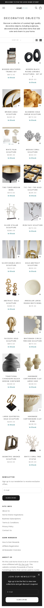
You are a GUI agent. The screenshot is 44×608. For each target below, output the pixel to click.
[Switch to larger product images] (37, 40)
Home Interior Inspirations (12, 515)
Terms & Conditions (10, 522)
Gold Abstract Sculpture (32, 264)
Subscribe (22, 600)
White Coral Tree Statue (32, 458)
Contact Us (7, 530)
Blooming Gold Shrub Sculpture (32, 113)
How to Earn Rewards (10, 542)
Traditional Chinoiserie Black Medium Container (11, 378)
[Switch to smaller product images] (41, 40)
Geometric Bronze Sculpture (11, 458)
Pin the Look (24, 564)
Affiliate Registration (10, 546)
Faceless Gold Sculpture (11, 339)
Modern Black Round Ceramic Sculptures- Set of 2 (32, 72)
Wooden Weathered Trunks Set (11, 70)
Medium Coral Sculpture (32, 151)
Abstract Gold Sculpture (11, 302)
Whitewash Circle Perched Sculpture (32, 339)
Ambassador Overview (11, 550)
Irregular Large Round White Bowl (33, 302)
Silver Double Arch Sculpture (11, 264)
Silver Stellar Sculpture (11, 226)
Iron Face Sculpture (33, 225)
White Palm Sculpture (11, 151)
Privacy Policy (7, 526)
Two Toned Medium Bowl (11, 188)
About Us (6, 511)
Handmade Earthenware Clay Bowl (33, 418)
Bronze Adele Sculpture (11, 113)
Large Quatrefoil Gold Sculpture (11, 417)
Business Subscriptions (11, 519)
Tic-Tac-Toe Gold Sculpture (33, 188)
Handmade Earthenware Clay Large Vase (33, 378)
